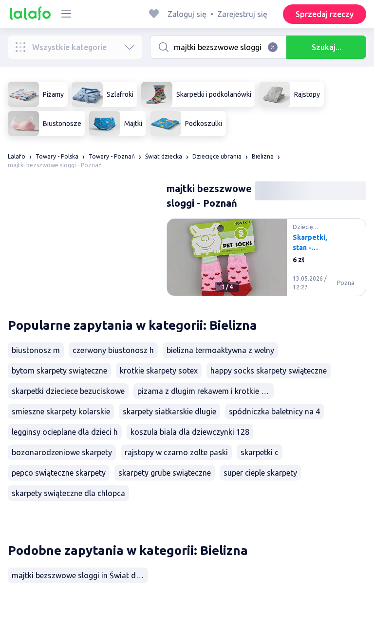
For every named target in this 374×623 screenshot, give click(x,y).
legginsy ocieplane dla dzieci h (65, 431)
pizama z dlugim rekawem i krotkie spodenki (205, 391)
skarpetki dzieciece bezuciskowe (68, 391)
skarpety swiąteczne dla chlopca (68, 493)
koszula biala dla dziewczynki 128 (190, 431)
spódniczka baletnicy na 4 (274, 411)
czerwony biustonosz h (113, 350)
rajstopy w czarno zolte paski (176, 452)
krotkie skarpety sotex (159, 370)
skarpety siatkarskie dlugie (169, 411)
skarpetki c (260, 452)
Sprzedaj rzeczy (325, 14)
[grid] (266, 261)
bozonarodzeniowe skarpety (62, 452)
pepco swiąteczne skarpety (59, 472)
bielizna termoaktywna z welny (220, 350)
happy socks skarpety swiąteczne (268, 370)
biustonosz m (36, 350)
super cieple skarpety (260, 472)
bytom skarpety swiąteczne (59, 370)
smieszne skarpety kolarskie (61, 411)
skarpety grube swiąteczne (164, 472)
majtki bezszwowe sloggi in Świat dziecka (80, 575)
